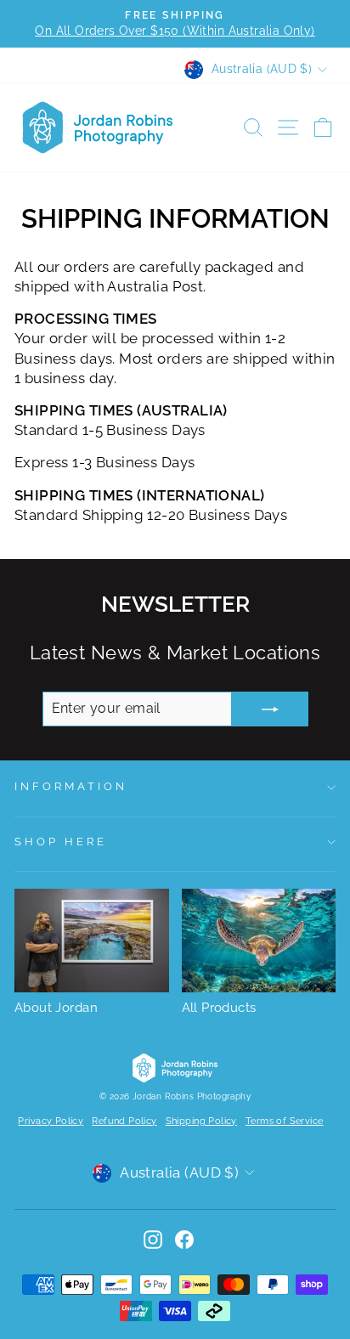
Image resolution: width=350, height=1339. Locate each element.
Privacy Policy (50, 1121)
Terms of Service (285, 1121)
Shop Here (60, 841)
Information (70, 786)
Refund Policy (124, 1121)
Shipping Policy (201, 1121)
